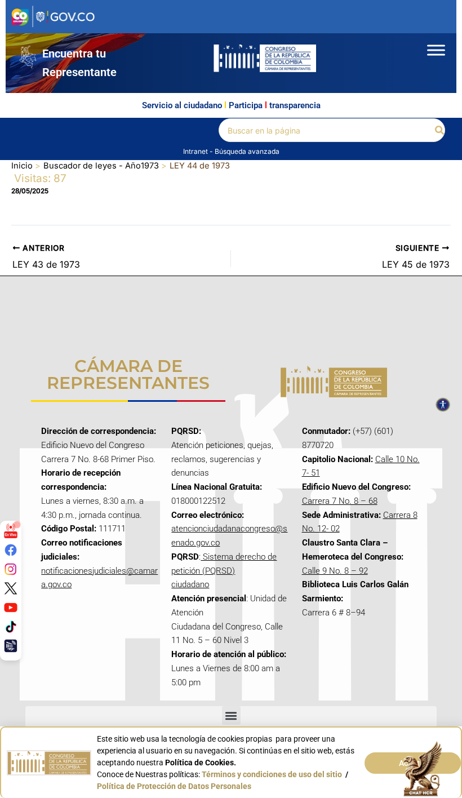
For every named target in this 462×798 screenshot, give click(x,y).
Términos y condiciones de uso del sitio (272, 774)
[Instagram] (10, 569)
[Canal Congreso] (10, 646)
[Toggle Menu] (436, 50)
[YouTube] (10, 607)
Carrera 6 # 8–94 (333, 613)
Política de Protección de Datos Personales (174, 786)
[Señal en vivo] (10, 531)
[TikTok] (10, 626)
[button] (440, 130)
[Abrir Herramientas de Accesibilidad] (442, 404)
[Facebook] (10, 550)
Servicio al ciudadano (182, 105)
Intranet (196, 151)
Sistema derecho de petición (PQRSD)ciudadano (224, 571)
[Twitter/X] (10, 588)
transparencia (295, 105)
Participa (246, 105)
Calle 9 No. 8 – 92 (335, 571)
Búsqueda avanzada (247, 151)
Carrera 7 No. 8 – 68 (339, 501)
